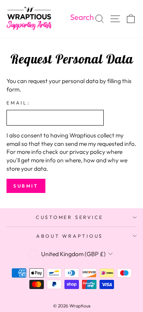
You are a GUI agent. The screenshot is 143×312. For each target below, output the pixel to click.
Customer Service (69, 217)
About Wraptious (69, 236)
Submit (26, 186)
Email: (18, 103)
